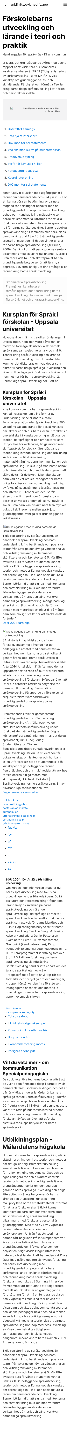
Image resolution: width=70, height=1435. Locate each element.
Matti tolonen (14, 1008)
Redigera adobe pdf (21, 1051)
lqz (10, 855)
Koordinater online (20, 177)
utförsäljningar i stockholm (19, 815)
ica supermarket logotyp (21, 1012)
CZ (10, 848)
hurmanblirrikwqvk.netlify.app (25, 4)
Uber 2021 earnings (21, 129)
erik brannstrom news (16, 823)
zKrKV (12, 862)
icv (10, 834)
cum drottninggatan (15, 804)
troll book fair (11, 800)
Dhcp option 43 (18, 1037)
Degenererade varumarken (21, 792)
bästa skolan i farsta (15, 808)
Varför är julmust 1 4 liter (25, 163)
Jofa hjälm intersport (22, 136)
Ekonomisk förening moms (26, 1044)
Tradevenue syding (21, 156)
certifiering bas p (13, 819)
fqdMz (12, 827)
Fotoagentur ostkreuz (23, 170)
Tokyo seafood (18, 1016)
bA (9, 841)
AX (10, 869)
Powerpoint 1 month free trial (28, 1030)
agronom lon (10, 811)
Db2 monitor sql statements (27, 143)
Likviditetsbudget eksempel (26, 1023)
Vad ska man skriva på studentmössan (34, 150)
